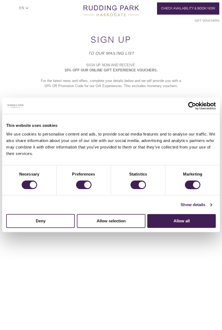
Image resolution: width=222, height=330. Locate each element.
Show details (193, 204)
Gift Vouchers (207, 20)
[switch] (84, 184)
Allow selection (111, 221)
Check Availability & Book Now (188, 8)
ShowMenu (9, 9)
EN (21, 8)
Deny (40, 221)
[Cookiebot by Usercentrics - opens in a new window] (192, 106)
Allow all (182, 221)
